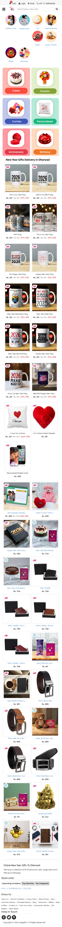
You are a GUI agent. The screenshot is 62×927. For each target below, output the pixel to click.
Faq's (53, 899)
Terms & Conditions (17, 899)
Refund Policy (44, 899)
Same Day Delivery (8, 902)
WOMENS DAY (15, 888)
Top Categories (42, 883)
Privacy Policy (32, 899)
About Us (4, 899)
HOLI (3, 888)
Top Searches (28, 883)
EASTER (27, 888)
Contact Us (13, 905)
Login (23, 3)
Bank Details (13, 909)
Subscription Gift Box (41, 905)
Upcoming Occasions (11, 883)
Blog (34, 902)
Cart (13, 3)
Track (31, 3)
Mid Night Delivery (24, 902)
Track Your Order (25, 905)
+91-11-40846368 (46, 3)
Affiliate (51, 902)
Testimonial (42, 902)
